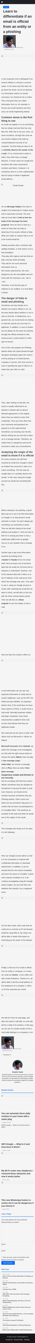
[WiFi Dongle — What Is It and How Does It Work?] (17, 1133)
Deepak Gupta (19, 47)
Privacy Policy (18, 1339)
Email (3, 1251)
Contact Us (9, 1339)
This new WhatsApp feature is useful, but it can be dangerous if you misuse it (17, 1203)
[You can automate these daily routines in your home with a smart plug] (17, 1103)
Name (3, 1244)
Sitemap (27, 1339)
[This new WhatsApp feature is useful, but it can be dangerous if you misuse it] (17, 1190)
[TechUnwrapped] (7, 2)
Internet (6, 7)
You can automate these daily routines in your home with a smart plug (15, 1116)
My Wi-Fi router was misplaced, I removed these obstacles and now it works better (17, 1173)
